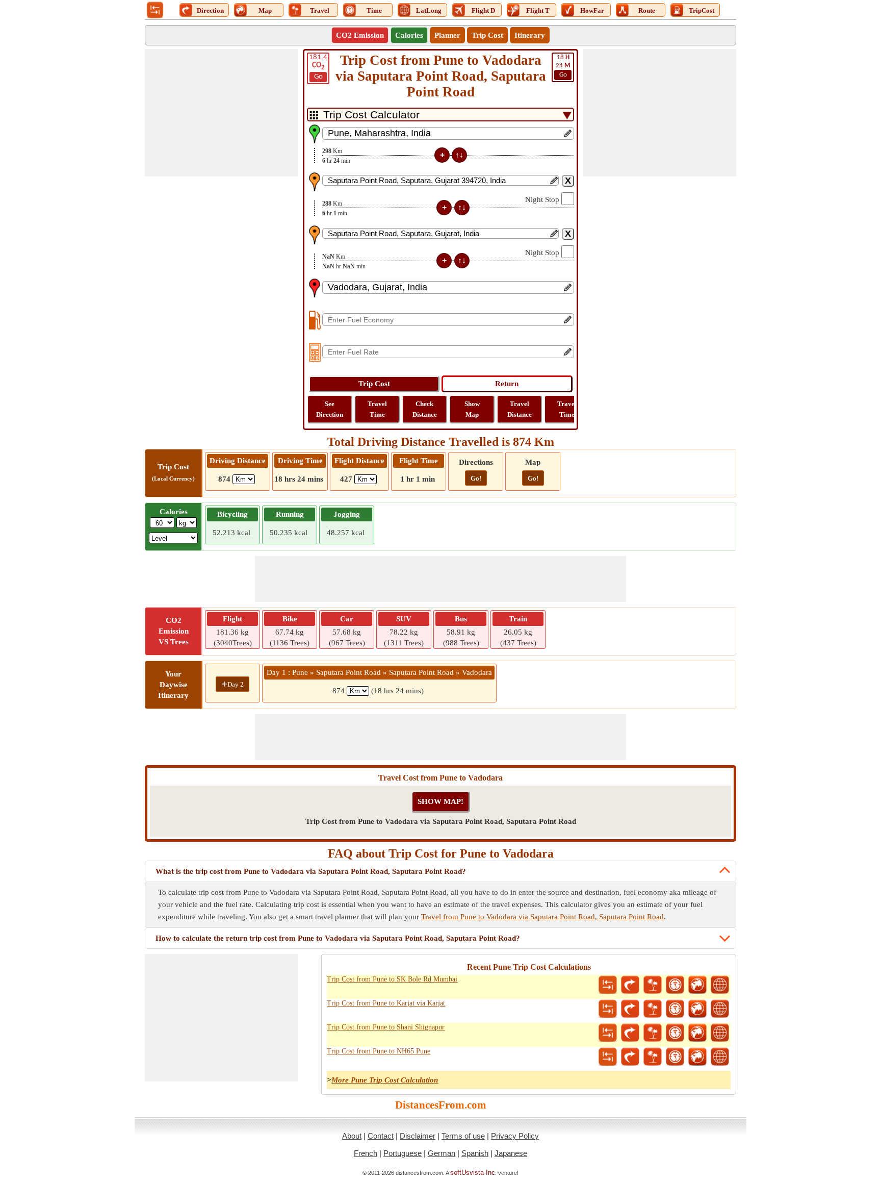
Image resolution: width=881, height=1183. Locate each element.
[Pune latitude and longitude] (720, 985)
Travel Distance (519, 409)
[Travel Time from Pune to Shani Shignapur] (675, 1033)
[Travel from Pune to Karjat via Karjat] (652, 1009)
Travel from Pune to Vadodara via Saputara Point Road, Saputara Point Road (542, 917)
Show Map (472, 409)
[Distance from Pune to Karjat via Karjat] (608, 1009)
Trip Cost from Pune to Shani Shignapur (386, 1027)
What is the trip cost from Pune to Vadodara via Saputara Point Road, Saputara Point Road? (311, 871)
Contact (381, 1135)
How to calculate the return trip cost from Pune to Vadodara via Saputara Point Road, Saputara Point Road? (338, 938)
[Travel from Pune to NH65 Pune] (652, 1057)
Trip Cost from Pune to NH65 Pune (378, 1051)
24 (563, 66)
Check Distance (424, 409)
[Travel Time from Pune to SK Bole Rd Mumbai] (675, 985)
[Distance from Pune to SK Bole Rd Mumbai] (608, 985)
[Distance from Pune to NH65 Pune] (608, 1057)
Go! (476, 478)
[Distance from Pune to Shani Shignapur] (608, 1033)
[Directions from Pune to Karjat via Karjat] (630, 1009)
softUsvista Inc (472, 1172)
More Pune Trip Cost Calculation (384, 1080)
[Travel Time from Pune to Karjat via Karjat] (675, 1009)
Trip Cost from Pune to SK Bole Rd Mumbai (392, 979)
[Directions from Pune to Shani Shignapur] (630, 1033)
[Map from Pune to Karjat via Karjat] (697, 1009)
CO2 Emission (360, 35)
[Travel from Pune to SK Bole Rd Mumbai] (652, 985)
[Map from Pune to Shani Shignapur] (697, 1033)
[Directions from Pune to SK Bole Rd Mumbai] (630, 985)
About (351, 1135)
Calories (409, 35)
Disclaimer (417, 1135)
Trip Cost (487, 35)
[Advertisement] (221, 113)
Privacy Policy (515, 1135)
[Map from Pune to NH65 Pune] (697, 1057)
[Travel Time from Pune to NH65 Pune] (675, 1057)
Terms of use (463, 1135)
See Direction (329, 409)
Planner (447, 35)
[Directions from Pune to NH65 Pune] (630, 1057)
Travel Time (377, 409)
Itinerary (529, 35)
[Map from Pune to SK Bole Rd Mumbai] (697, 985)
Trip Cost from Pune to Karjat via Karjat (386, 1003)
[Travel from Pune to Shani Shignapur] (652, 1033)
